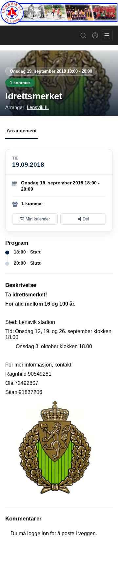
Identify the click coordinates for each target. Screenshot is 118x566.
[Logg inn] (95, 35)
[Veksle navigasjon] (107, 35)
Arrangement (22, 130)
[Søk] (83, 35)
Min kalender (37, 219)
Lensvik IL (38, 107)
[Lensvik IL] (59, 13)
